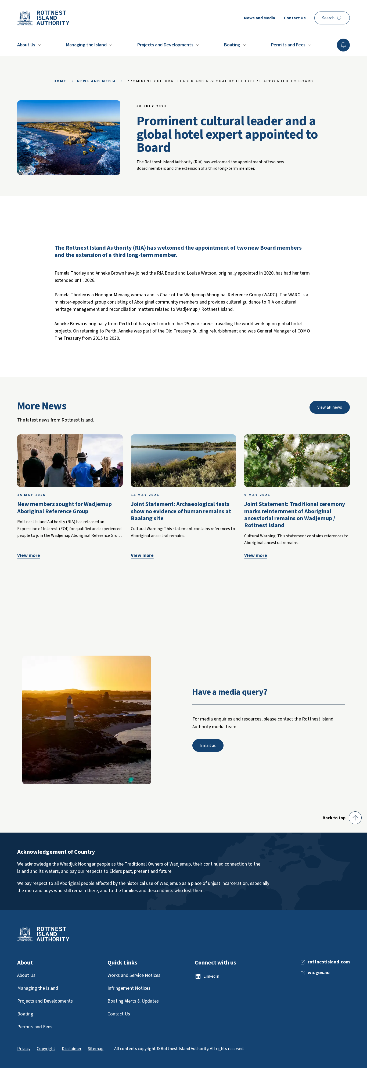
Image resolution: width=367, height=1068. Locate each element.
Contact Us (295, 18)
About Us (26, 45)
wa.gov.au (319, 972)
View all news (329, 407)
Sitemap (95, 1049)
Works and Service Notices (133, 975)
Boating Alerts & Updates (133, 1001)
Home (59, 81)
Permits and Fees (288, 45)
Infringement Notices (128, 988)
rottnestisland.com (329, 962)
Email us (208, 745)
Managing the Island (86, 45)
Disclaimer (71, 1049)
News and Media (259, 18)
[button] (342, 817)
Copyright (46, 1049)
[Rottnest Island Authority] (43, 17)
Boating (232, 45)
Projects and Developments (165, 45)
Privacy (23, 1049)
